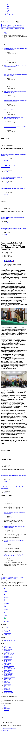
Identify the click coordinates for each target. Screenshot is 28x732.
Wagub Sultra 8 (12, 578)
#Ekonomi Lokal (8, 657)
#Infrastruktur (7, 688)
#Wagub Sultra (7, 652)
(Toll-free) (9, 728)
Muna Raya (3, 27)
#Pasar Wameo (7, 678)
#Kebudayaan (7, 667)
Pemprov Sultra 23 (8, 577)
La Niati (6, 234)
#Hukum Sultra (7, 663)
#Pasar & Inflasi (8, 659)
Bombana (15, 27)
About (5, 707)
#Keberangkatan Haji (9, 666)
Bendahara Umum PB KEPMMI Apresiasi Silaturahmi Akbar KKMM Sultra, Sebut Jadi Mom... (15, 101)
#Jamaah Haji (7, 664)
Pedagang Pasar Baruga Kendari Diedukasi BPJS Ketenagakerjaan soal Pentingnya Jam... (13, 57)
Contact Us (6, 710)
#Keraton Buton (8, 691)
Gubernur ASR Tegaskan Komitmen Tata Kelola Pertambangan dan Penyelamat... (11, 178)
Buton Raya (15, 25)
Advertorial (21, 27)
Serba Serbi (11, 28)
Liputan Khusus (4, 28)
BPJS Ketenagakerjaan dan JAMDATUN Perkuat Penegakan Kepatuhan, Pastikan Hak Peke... (15, 66)
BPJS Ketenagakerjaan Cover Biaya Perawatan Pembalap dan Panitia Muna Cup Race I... (15, 92)
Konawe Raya (21, 25)
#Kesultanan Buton (8, 692)
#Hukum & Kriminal (9, 653)
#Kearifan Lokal (8, 670)
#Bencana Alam (8, 674)
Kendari (9, 25)
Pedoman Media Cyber (9, 15)
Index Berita (21, 28)
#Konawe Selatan (8, 671)
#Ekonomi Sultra (8, 656)
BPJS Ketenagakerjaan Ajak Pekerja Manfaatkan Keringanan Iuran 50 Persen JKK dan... (13, 118)
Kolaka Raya (10, 27)
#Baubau (6, 661)
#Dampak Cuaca (8, 675)
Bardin (5, 492)
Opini (16, 28)
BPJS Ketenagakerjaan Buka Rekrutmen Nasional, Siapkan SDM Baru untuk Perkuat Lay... (15, 127)
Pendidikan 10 (4, 578)
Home (5, 32)
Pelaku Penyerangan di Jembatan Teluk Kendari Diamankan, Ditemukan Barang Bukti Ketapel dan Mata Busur (15, 555)
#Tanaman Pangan (8, 673)
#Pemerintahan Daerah (9, 668)
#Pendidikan (7, 650)
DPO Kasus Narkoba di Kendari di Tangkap (12, 498)
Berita (5, 33)
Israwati (6, 160)
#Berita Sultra (7, 682)
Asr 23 (2, 577)
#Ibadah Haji (7, 681)
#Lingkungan (7, 689)
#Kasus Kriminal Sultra (9, 654)
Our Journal (7, 708)
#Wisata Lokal (7, 680)
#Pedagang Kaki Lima (9, 677)
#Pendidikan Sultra (8, 685)
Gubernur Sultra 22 (18, 577)
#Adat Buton (7, 693)
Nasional (5, 25)
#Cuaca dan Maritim (9, 660)
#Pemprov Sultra (8, 648)
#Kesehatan (6, 686)
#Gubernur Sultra (8, 649)
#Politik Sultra (7, 684)
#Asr (5, 646)
